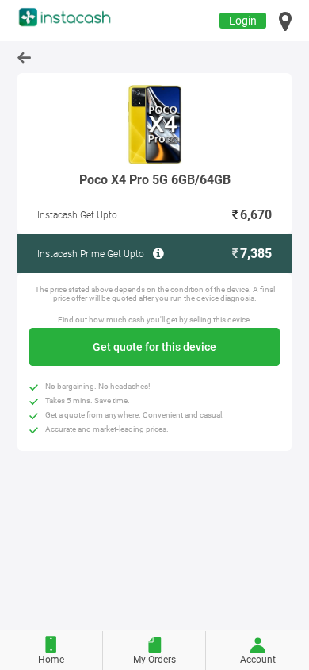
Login (243, 20)
